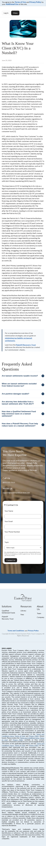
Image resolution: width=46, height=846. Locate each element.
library (23, 610)
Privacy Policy (35, 2)
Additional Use (12, 4)
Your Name (8, 511)
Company (40, 617)
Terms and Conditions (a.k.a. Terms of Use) (23, 735)
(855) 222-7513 (9, 482)
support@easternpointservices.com (16, 493)
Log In (6, 13)
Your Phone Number (12, 532)
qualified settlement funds (8, 611)
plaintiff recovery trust (8, 617)
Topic (6, 542)
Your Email (8, 521)
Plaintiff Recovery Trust (26, 345)
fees (22, 614)
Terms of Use (20, 2)
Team (39, 613)
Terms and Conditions (15, 631)
